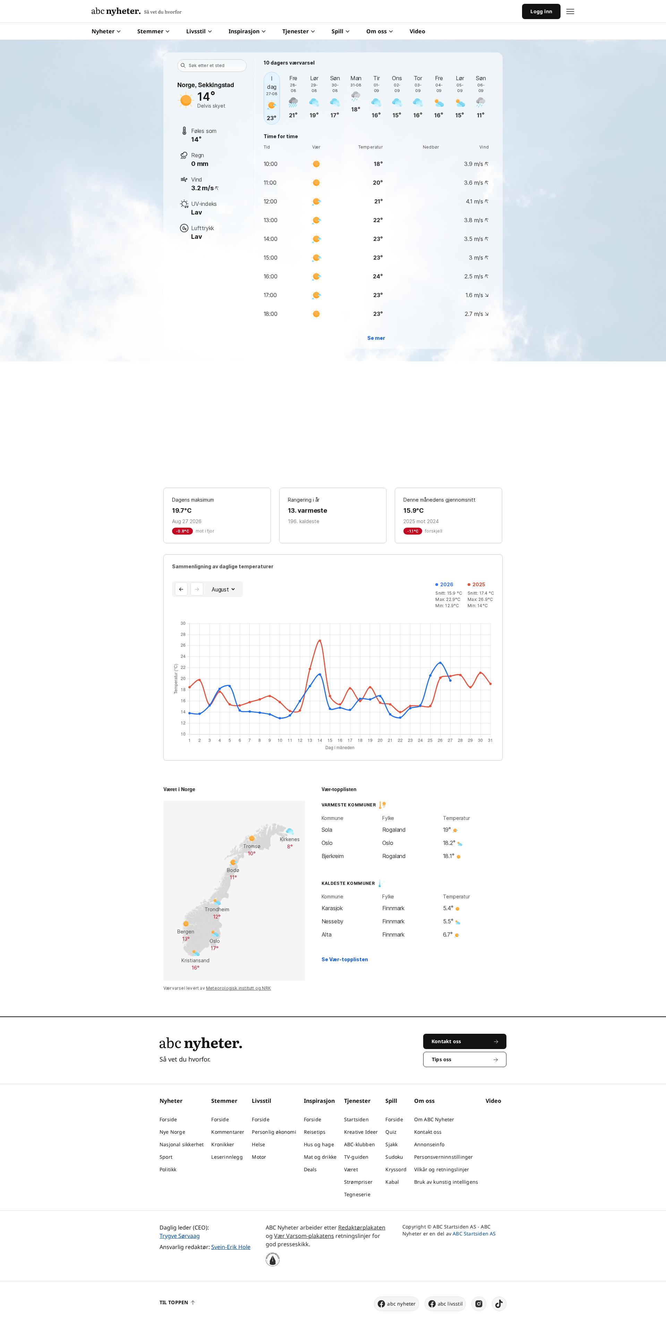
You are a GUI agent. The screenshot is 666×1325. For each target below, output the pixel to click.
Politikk (168, 1169)
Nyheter (103, 31)
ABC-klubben (359, 1144)
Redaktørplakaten (361, 1227)
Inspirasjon (244, 31)
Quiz (390, 1132)
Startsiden (356, 1119)
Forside (168, 1119)
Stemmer (150, 31)
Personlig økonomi (274, 1132)
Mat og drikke (320, 1157)
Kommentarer (227, 1132)
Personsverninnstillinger (443, 1157)
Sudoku (394, 1157)
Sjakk (391, 1144)
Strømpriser (358, 1182)
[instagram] (478, 1304)
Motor (259, 1157)
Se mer (376, 338)
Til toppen (174, 1302)
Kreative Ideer (361, 1132)
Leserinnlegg (226, 1157)
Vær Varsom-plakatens (304, 1236)
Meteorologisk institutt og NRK (238, 988)
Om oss (376, 31)
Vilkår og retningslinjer (441, 1169)
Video (417, 31)
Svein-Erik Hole (230, 1247)
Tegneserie (357, 1194)
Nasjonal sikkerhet (182, 1144)
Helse (258, 1144)
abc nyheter (401, 1303)
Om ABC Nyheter (434, 1119)
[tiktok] (499, 1304)
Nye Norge (172, 1132)
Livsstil (196, 31)
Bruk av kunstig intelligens (446, 1182)
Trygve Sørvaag (180, 1236)
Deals (310, 1169)
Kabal (392, 1182)
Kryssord (396, 1169)
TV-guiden (356, 1157)
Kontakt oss (428, 1132)
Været (351, 1169)
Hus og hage (319, 1144)
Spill (337, 31)
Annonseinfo (429, 1144)
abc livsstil (450, 1303)
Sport (166, 1157)
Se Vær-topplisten (345, 959)
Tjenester (295, 31)
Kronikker (222, 1144)
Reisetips (315, 1132)
